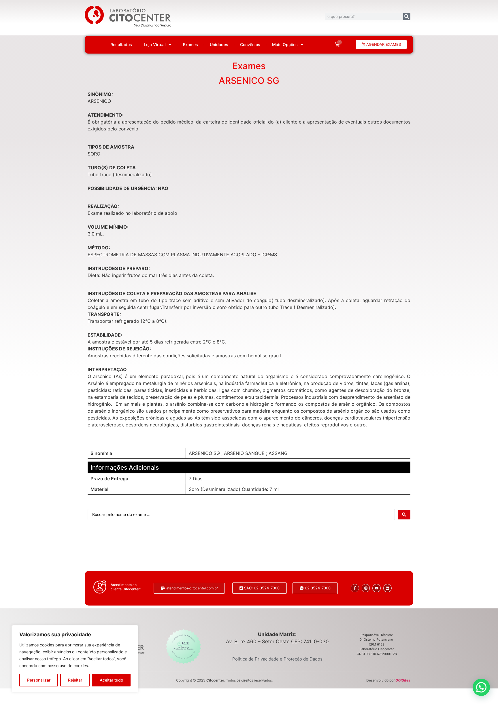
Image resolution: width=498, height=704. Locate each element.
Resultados (121, 44)
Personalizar (38, 680)
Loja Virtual (155, 44)
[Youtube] (376, 588)
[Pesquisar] (406, 16)
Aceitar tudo (111, 680)
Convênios (250, 44)
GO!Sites (402, 680)
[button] (481, 687)
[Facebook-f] (355, 588)
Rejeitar (75, 680)
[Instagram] (366, 588)
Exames (190, 44)
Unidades (219, 44)
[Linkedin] (387, 588)
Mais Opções (285, 44)
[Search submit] (404, 514)
